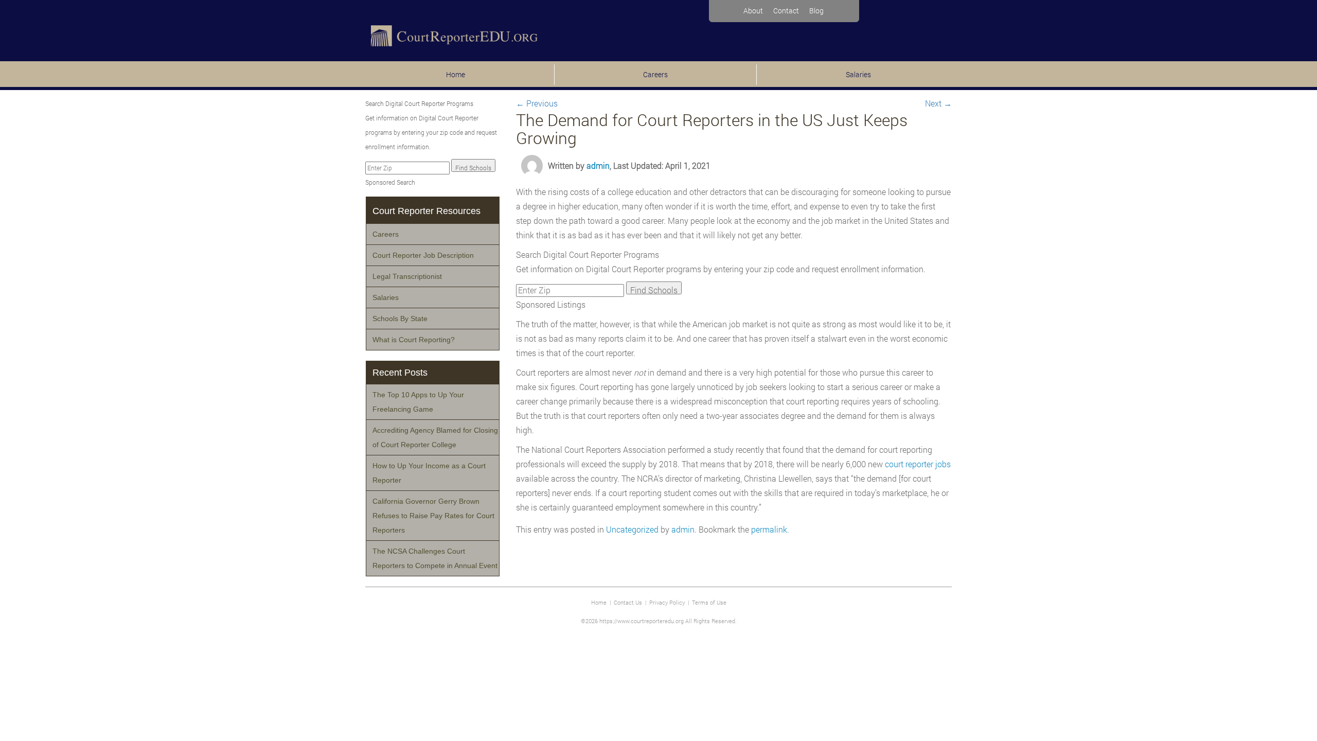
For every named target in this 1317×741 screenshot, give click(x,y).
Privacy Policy (667, 602)
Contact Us (628, 602)
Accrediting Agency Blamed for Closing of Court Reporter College (435, 437)
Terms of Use (709, 602)
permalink (769, 529)
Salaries (858, 74)
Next (938, 103)
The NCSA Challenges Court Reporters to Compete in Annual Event (434, 558)
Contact (786, 10)
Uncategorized (632, 529)
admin (598, 165)
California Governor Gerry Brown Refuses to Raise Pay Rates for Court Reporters (433, 515)
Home (455, 74)
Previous (537, 103)
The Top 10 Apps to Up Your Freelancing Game (418, 402)
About (753, 10)
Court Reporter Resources (426, 211)
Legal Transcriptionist (407, 276)
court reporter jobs (918, 463)
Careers (655, 74)
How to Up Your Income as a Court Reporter (429, 473)
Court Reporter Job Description (423, 255)
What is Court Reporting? (413, 340)
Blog (816, 10)
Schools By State (400, 318)
